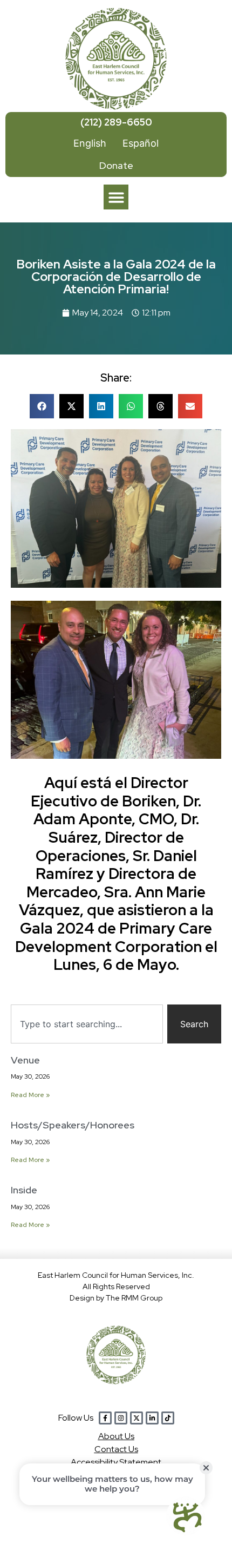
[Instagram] (120, 1417)
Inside (24, 1190)
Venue (25, 1060)
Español (140, 143)
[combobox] (87, 1023)
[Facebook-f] (105, 1417)
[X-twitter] (136, 1417)
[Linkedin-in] (152, 1417)
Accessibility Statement (116, 1462)
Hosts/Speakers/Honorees (72, 1125)
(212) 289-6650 (116, 122)
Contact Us (116, 1449)
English (89, 143)
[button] (116, 197)
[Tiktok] (167, 1417)
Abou (116, 1436)
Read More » (30, 1095)
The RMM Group (134, 1298)
